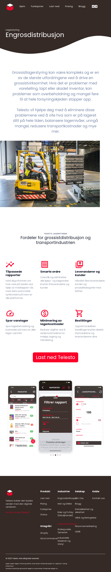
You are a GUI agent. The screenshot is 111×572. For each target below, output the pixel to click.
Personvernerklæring (86, 526)
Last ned (54, 6)
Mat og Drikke (65, 503)
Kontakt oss (98, 498)
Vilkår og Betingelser (85, 517)
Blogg (82, 6)
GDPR (77, 531)
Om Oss (79, 498)
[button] (50, 455)
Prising (69, 6)
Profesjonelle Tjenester (64, 531)
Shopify (44, 533)
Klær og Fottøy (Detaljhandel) (65, 514)
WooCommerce (49, 538)
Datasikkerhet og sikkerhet (84, 511)
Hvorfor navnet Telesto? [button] (18, 512)
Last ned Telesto (55, 357)
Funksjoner (37, 6)
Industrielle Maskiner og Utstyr (64, 541)
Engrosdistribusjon (67, 498)
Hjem (22, 6)
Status (43, 514)
